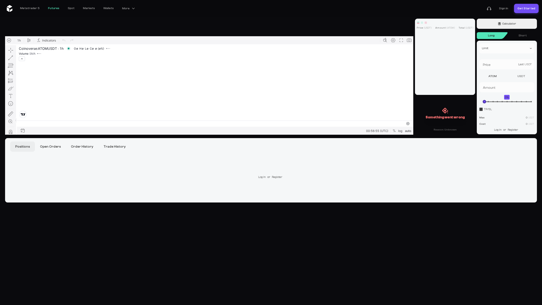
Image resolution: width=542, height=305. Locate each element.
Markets (89, 8)
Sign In (503, 8)
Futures (53, 8)
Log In (498, 130)
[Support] (489, 8)
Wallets (108, 8)
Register (513, 130)
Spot (71, 8)
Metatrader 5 (30, 8)
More (126, 8)
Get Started (526, 8)
